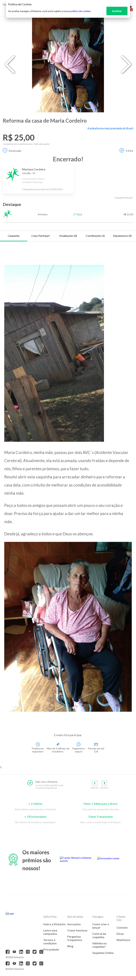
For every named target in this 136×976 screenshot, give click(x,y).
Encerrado (15, 150)
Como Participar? (40, 235)
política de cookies (80, 11)
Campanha (13, 235)
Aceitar (117, 11)
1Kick (129, 150)
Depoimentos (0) (122, 235)
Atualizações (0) (68, 235)
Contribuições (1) (95, 235)
